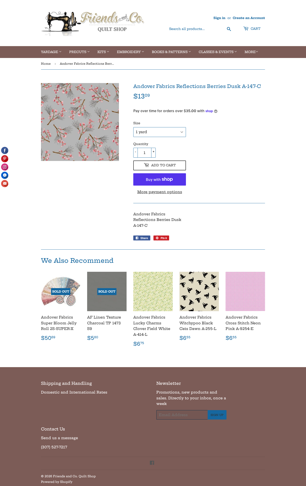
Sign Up (217, 415)
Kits (102, 52)
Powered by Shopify (56, 482)
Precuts (78, 52)
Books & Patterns (170, 52)
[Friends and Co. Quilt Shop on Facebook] (152, 463)
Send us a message (59, 438)
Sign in (219, 18)
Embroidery (129, 52)
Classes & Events (216, 52)
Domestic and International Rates (74, 392)
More (250, 52)
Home (46, 63)
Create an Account (249, 18)
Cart (255, 29)
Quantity (140, 144)
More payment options (159, 192)
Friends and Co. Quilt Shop (74, 476)
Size (136, 123)
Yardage (50, 52)
